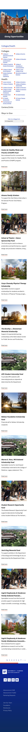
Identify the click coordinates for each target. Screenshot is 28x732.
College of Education (21, 59)
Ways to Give (7, 113)
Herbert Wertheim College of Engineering (7, 74)
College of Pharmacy (21, 87)
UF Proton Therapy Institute (20, 99)
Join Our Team (7, 703)
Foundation (6, 705)
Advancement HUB (9, 690)
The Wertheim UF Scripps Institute (7, 102)
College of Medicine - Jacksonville (21, 84)
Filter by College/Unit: (14, 119)
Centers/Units (7, 107)
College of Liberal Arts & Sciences (7, 70)
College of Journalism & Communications (20, 66)
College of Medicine (8, 84)
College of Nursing (7, 87)
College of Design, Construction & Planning (7, 60)
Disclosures (6, 708)
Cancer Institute (7, 82)
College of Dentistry (21, 82)
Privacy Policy (7, 710)
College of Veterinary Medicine (21, 90)
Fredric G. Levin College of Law (19, 70)
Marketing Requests (9, 695)
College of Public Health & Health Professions (7, 91)
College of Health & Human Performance (8, 65)
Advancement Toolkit (9, 693)
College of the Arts (20, 54)
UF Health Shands (20, 94)
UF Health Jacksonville (6, 99)
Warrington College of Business (21, 73)
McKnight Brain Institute (7, 95)
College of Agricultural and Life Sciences (8, 55)
